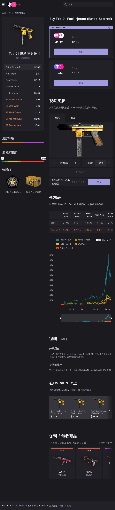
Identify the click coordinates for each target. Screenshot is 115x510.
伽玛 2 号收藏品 (13, 192)
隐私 (62, 506)
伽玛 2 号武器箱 (33, 192)
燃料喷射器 (28, 54)
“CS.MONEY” (19, 506)
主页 (4, 13)
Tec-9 (10, 13)
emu (77, 357)
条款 (69, 506)
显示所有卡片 (105, 443)
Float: (90, 162)
